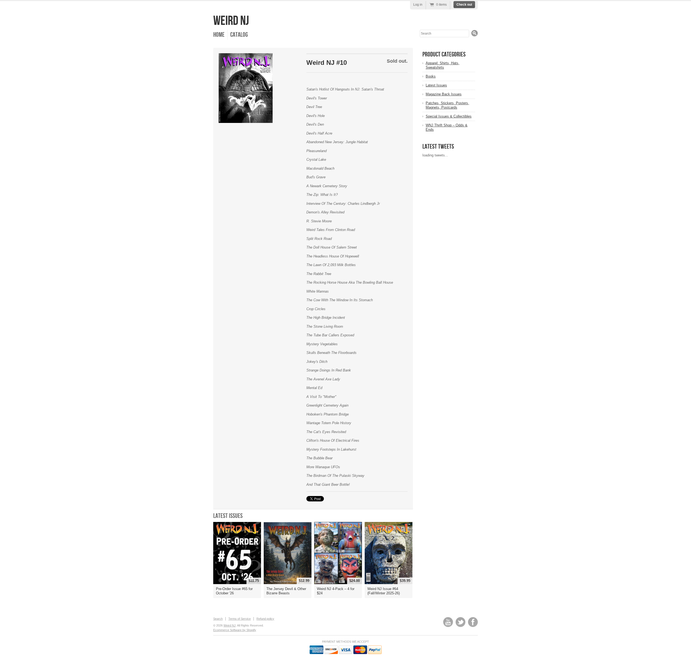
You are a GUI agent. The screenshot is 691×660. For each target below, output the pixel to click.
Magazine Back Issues (444, 94)
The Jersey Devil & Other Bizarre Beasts (286, 591)
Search (218, 618)
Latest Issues (228, 516)
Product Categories (444, 54)
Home (219, 35)
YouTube (448, 622)
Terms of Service (239, 618)
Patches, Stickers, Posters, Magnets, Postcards (447, 105)
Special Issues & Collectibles (449, 116)
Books (431, 76)
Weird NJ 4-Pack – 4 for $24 (335, 591)
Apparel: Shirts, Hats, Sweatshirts (442, 65)
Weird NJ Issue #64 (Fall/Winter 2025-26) (383, 591)
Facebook (473, 622)
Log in (417, 4)
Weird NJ (231, 21)
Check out (464, 4)
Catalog (239, 35)
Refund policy (265, 618)
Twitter (460, 622)
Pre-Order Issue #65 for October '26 (234, 591)
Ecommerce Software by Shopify (234, 630)
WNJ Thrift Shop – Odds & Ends (447, 127)
